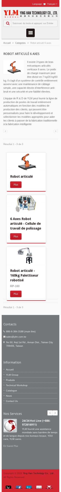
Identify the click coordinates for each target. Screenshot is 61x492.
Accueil (7, 43)
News (9, 395)
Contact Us (12, 401)
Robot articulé (21, 176)
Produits (10, 380)
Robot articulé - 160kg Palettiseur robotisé (24, 275)
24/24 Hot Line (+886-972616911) (36, 422)
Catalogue (11, 390)
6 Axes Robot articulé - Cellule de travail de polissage (25, 223)
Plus (16, 184)
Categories (20, 43)
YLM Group (12, 374)
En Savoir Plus (10, 446)
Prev (50, 412)
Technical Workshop (16, 385)
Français (51, 4)
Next (55, 412)
